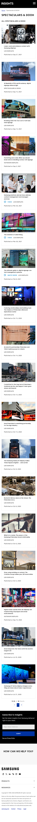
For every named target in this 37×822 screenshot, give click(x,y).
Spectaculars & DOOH (12, 88)
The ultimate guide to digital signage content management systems (18, 271)
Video (10, 202)
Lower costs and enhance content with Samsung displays (17, 47)
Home (3, 10)
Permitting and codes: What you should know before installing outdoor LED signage (18, 158)
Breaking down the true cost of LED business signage (17, 121)
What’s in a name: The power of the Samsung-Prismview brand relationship (17, 536)
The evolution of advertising (13, 234)
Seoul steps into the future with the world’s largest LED (18, 649)
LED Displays (9, 125)
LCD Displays (9, 51)
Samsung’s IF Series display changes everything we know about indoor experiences (18, 687)
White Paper (12, 275)
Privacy (19, 809)
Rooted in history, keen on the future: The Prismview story (17, 499)
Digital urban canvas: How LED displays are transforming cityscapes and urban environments (18, 611)
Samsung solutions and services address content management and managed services (17, 197)
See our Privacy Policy (8, 738)
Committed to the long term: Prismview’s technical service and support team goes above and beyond (17, 386)
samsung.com (5, 809)
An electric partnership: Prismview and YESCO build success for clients (17, 348)
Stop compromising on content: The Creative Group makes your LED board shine (18, 573)
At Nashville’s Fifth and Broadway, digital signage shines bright (17, 84)
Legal (24, 809)
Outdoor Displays (11, 163)
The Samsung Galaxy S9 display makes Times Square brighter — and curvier (17, 461)
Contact (13, 809)
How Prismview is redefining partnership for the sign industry (17, 424)
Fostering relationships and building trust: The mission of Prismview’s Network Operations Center (17, 310)
